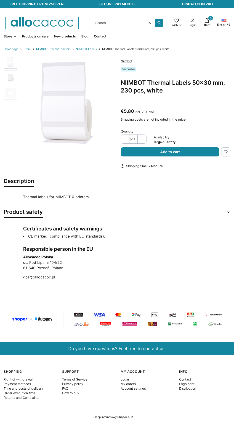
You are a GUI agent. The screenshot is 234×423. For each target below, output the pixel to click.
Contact (185, 379)
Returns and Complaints (21, 397)
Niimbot (126, 61)
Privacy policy (72, 384)
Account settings (133, 388)
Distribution (187, 388)
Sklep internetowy (111, 417)
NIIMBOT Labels (86, 49)
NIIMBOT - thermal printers (53, 49)
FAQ (65, 388)
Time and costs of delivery (23, 388)
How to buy (70, 393)
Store (27, 49)
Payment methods (17, 384)
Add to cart (170, 152)
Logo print (186, 384)
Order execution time (19, 393)
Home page (11, 49)
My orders (128, 384)
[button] (159, 23)
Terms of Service (74, 379)
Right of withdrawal (18, 379)
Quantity (127, 131)
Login (125, 379)
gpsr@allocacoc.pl (39, 277)
